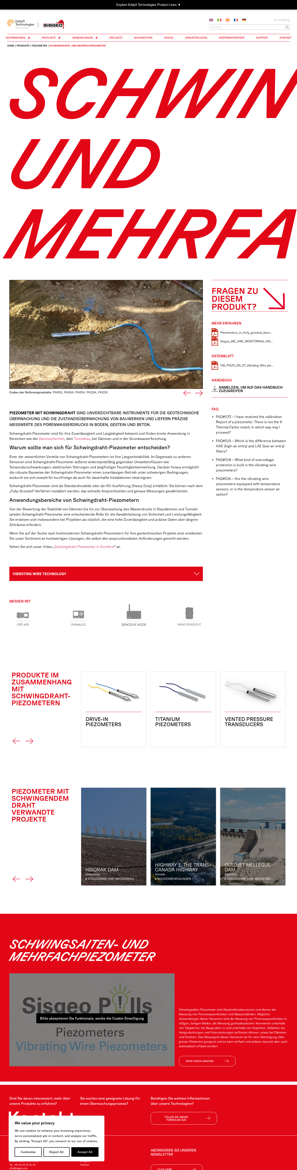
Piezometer (39, 45)
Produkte (23, 45)
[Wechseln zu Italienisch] (219, 20)
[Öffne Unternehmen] (29, 38)
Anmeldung (282, 20)
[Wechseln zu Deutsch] (244, 20)
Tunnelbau (82, 439)
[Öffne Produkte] (59, 38)
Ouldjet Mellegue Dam (248, 867)
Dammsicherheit (51, 439)
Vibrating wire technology (39, 574)
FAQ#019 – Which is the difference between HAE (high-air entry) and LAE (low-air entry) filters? (251, 446)
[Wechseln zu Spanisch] (228, 20)
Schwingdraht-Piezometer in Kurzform (84, 547)
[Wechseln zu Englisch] (211, 20)
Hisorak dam (101, 869)
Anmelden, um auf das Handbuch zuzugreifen (251, 389)
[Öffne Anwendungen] (96, 38)
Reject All (56, 1152)
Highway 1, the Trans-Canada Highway (183, 867)
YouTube (84, 1164)
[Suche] (287, 27)
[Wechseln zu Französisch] (236, 20)
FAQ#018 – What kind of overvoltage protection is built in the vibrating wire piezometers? (246, 465)
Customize (28, 1152)
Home (10, 45)
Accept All (84, 1152)
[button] (187, 393)
